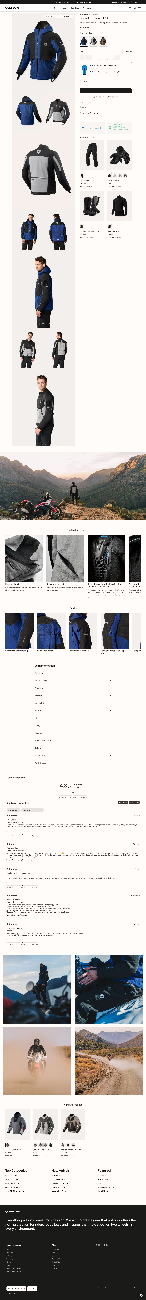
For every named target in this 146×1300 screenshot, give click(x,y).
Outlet (100, 1183)
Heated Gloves (103, 1191)
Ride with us (87, 8)
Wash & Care (40, 763)
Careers (54, 1256)
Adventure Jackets (12, 1183)
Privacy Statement (107, 1287)
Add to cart (105, 90)
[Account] (129, 8)
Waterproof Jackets (12, 1175)
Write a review (134, 802)
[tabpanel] (73, 878)
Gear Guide (75, 8)
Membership (115, 2)
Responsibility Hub (58, 1259)
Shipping (9, 1253)
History (54, 1253)
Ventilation (39, 673)
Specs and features (89, 113)
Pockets (38, 710)
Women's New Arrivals (59, 1191)
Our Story (55, 1249)
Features (38, 733)
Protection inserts (42, 688)
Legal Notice (136, 1287)
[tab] (25, 803)
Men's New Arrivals (58, 1187)
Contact (9, 1265)
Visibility (38, 695)
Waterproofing (41, 680)
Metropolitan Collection (60, 1183)
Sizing (8, 1262)
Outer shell (39, 748)
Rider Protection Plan (13, 1268)
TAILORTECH (56, 1262)
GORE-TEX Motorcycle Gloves (15, 1191)
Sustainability (40, 755)
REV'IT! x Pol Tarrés (58, 1179)
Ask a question (123, 802)
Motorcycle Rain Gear (12, 1187)
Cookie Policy (95, 1287)
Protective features (43, 740)
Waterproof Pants (11, 1179)
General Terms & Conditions (122, 1287)
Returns (9, 1256)
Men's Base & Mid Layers (106, 1187)
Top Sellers (101, 1175)
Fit (36, 718)
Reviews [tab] (12, 803)
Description (85, 107)
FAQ (7, 1249)
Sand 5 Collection (104, 1179)
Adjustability (40, 703)
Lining (37, 725)
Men (55, 8)
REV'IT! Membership (13, 1271)
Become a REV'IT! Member (82, 2)
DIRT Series (56, 1175)
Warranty (9, 1259)
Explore (54, 1268)
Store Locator (56, 1265)
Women (64, 8)
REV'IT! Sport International (18, 1294)
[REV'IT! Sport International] (12, 8)
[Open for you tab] (141, 1295)
